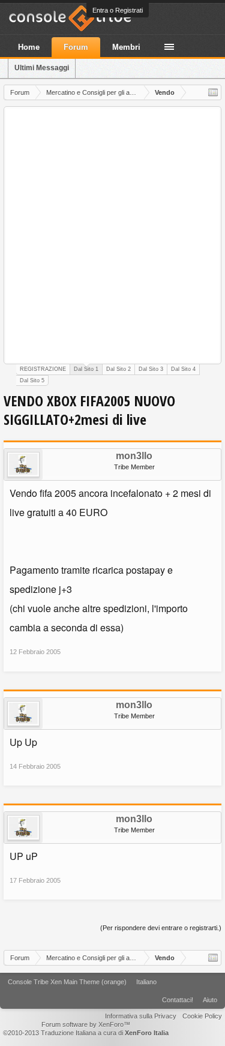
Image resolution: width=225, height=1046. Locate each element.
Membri (126, 47)
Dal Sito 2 (118, 369)
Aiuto (210, 999)
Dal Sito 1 (86, 369)
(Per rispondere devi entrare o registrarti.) (160, 927)
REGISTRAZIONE (43, 369)
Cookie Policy (202, 1016)
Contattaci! (177, 999)
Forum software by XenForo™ (85, 1024)
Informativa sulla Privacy (140, 1016)
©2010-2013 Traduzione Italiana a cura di (86, 1032)
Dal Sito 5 (32, 380)
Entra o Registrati (117, 10)
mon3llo (134, 456)
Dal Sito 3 (151, 369)
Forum (76, 47)
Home (29, 47)
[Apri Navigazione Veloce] (213, 92)
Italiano (146, 981)
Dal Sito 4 (183, 369)
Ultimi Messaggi (41, 68)
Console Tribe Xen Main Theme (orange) (67, 981)
